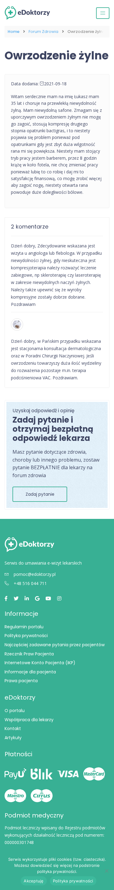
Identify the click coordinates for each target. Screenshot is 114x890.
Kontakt (13, 728)
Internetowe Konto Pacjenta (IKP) (40, 663)
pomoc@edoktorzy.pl (35, 574)
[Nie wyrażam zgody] (106, 871)
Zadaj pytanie (40, 494)
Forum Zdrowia (43, 31)
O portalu (15, 710)
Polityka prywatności (26, 636)
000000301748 (19, 842)
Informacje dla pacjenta (30, 672)
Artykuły (13, 738)
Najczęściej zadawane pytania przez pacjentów (55, 645)
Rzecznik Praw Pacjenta (29, 654)
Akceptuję (33, 880)
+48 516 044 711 (30, 583)
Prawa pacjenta (21, 681)
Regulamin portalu (24, 627)
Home (13, 31)
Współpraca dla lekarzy (29, 720)
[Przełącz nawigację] (102, 13)
